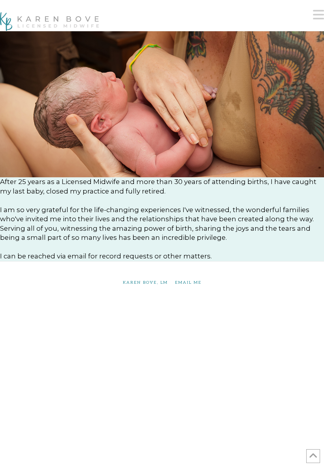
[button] (318, 15)
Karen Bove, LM (145, 282)
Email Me (188, 282)
